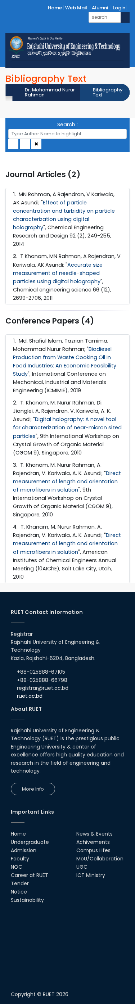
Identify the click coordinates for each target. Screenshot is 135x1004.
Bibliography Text (107, 92)
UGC (81, 866)
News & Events (94, 833)
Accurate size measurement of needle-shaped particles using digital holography (58, 273)
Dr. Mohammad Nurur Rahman (50, 92)
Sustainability (27, 900)
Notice (19, 891)
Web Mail (76, 7)
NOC (16, 866)
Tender (20, 883)
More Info (33, 789)
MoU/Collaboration (99, 858)
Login (119, 7)
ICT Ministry (90, 875)
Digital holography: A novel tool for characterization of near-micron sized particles (67, 427)
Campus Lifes (93, 850)
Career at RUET (29, 875)
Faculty (20, 858)
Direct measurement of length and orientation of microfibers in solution (67, 481)
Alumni (100, 7)
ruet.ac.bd (29, 696)
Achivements (93, 842)
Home (55, 7)
